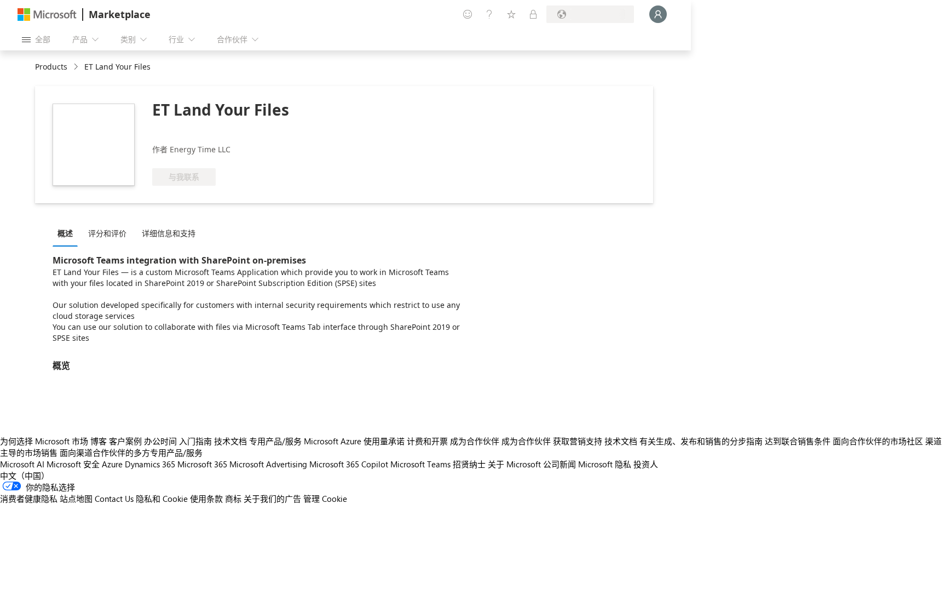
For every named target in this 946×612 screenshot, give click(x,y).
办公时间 (160, 441)
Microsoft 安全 (73, 464)
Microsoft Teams (420, 464)
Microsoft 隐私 (604, 464)
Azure (112, 464)
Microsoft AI (22, 464)
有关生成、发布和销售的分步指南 (701, 441)
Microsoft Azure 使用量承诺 (354, 441)
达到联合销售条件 (797, 441)
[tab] (68, 233)
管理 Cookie (325, 498)
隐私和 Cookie (162, 498)
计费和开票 (427, 441)
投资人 (645, 464)
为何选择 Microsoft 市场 (44, 441)
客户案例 (125, 441)
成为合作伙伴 (474, 441)
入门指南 (195, 441)
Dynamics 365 (150, 464)
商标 (233, 498)
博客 (98, 441)
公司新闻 (559, 464)
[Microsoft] (47, 14)
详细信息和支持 (168, 233)
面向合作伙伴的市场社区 (878, 441)
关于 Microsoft (514, 464)
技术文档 (230, 441)
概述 (65, 233)
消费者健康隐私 (28, 498)
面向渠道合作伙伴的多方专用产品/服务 (131, 452)
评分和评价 (107, 233)
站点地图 (76, 498)
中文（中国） (24, 475)
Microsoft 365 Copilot (348, 464)
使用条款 (206, 498)
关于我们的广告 (272, 498)
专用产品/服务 (275, 441)
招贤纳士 (469, 464)
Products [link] (51, 66)
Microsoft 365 (202, 464)
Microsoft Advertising (268, 464)
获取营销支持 (577, 441)
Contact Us (114, 498)
